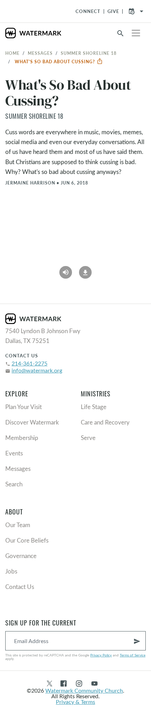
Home (12, 53)
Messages (40, 53)
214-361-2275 (29, 363)
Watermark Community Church (84, 690)
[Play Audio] (66, 270)
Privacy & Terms (75, 701)
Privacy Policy (101, 655)
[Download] (85, 270)
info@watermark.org (37, 370)
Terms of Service (132, 655)
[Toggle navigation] (136, 33)
